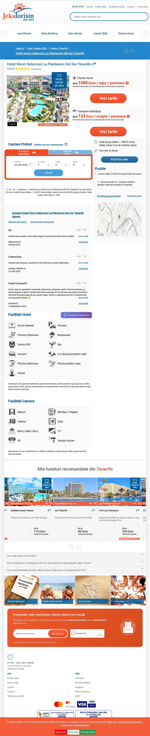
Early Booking (49, 33)
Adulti (57, 161)
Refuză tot (61, 732)
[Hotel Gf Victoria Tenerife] (132, 51)
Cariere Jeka (119, 601)
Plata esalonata (82, 691)
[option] (24, 33)
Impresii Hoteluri (84, 601)
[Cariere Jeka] (128, 590)
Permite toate (88, 732)
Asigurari (79, 687)
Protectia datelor (83, 682)
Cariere (89, 6)
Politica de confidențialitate (75, 725)
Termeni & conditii (117, 6)
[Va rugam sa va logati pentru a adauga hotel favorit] (57, 93)
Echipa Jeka (100, 6)
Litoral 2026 (100, 33)
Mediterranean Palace (31, 510)
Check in (17, 161)
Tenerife (105, 469)
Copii (75, 161)
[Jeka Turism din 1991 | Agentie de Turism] (18, 19)
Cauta (48, 173)
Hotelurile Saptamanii (16, 601)
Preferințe (73, 732)
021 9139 (79, 6)
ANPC (77, 696)
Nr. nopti (41, 161)
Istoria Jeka (12, 682)
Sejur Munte (75, 33)
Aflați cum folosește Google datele (124, 722)
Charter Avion (126, 33)
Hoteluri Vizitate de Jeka (52, 601)
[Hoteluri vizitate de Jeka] (57, 590)
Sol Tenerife (75, 510)
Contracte (79, 678)
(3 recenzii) (36, 69)
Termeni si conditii (15, 668)
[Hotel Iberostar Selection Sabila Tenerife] (126, 51)
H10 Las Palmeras (119, 510)
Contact (131, 6)
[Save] (66, 144)
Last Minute (24, 33)
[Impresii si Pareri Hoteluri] (92, 590)
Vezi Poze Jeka (119, 159)
